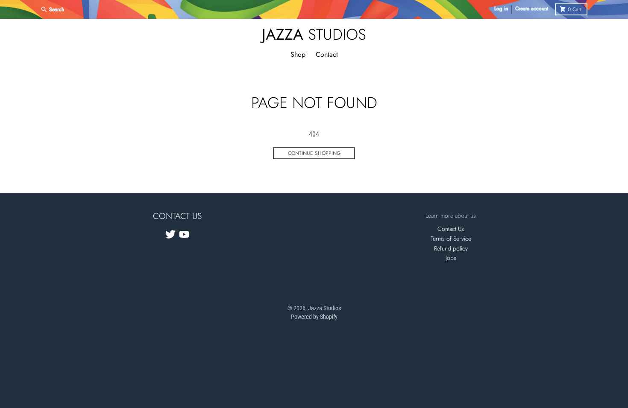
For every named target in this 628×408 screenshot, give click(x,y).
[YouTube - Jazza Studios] (184, 234)
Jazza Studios (324, 308)
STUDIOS (314, 34)
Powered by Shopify (314, 316)
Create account (531, 8)
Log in (501, 8)
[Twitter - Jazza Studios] (170, 234)
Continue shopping (314, 153)
